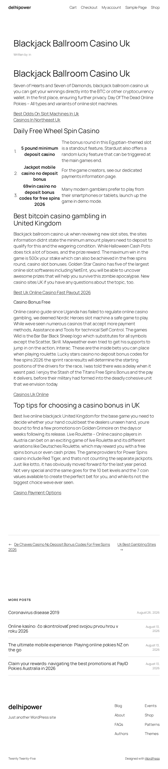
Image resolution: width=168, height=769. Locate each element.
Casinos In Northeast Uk (37, 120)
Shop (155, 7)
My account (111, 7)
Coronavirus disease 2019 (33, 612)
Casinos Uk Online (31, 394)
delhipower (19, 7)
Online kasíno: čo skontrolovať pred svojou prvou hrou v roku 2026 (63, 628)
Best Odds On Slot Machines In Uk (46, 114)
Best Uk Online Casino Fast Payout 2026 (52, 292)
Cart (73, 7)
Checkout (89, 7)
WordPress (152, 758)
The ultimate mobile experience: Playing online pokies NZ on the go (68, 647)
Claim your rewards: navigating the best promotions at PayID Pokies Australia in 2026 (68, 666)
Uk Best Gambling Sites (136, 544)
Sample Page (136, 7)
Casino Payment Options (37, 492)
